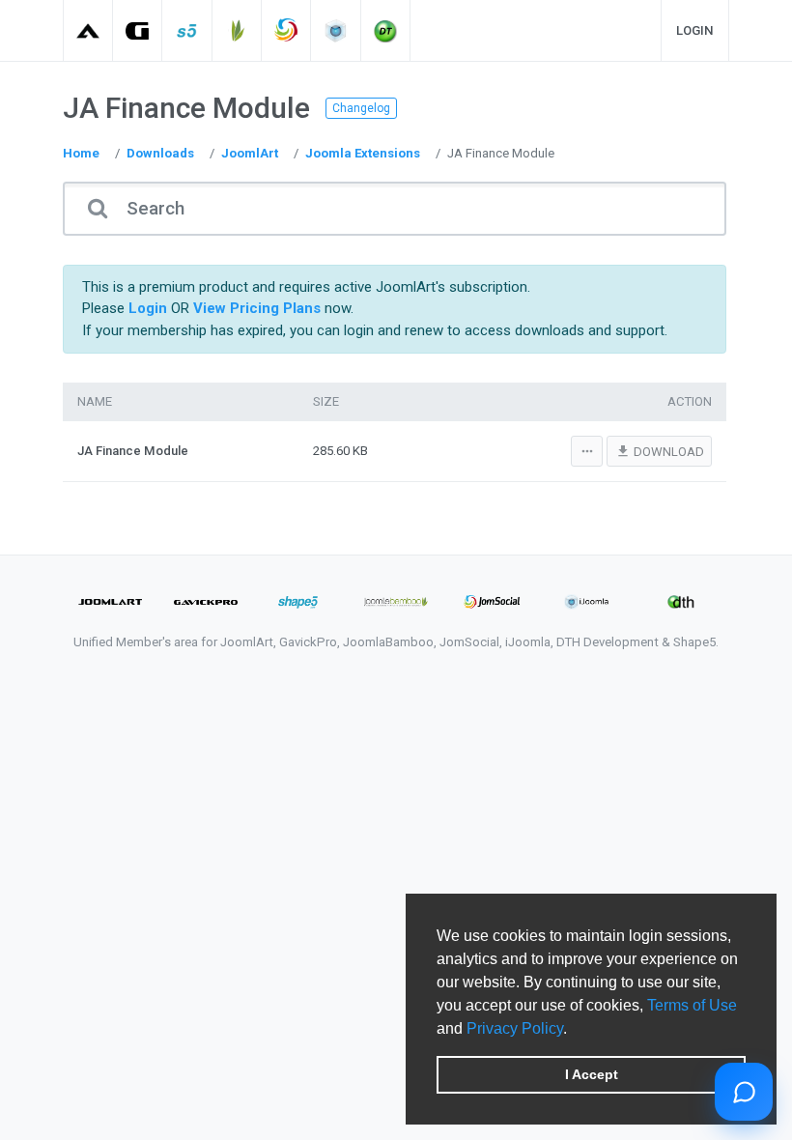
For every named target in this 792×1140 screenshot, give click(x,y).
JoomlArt (249, 153)
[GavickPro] (137, 30)
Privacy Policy (515, 1028)
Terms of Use (692, 1005)
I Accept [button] (591, 1074)
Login (695, 30)
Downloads (160, 153)
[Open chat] (744, 1092)
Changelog (361, 108)
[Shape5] (187, 30)
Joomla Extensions (362, 153)
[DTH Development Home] (385, 30)
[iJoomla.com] (336, 30)
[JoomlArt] (88, 30)
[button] (574, 1030)
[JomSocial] (286, 30)
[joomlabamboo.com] (237, 30)
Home (81, 153)
